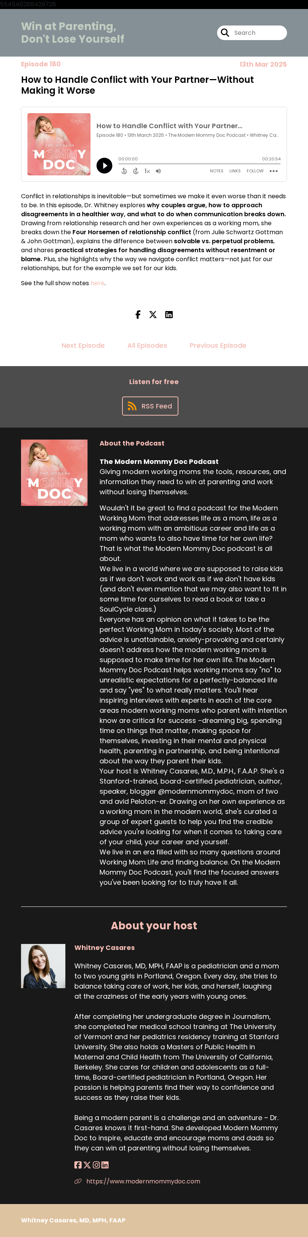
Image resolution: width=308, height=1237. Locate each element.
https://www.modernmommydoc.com (142, 1181)
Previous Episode (218, 345)
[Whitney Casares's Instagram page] (96, 1165)
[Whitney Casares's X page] (87, 1165)
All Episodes (147, 345)
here (97, 283)
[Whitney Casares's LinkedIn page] (105, 1165)
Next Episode (83, 345)
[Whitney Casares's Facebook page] (78, 1165)
